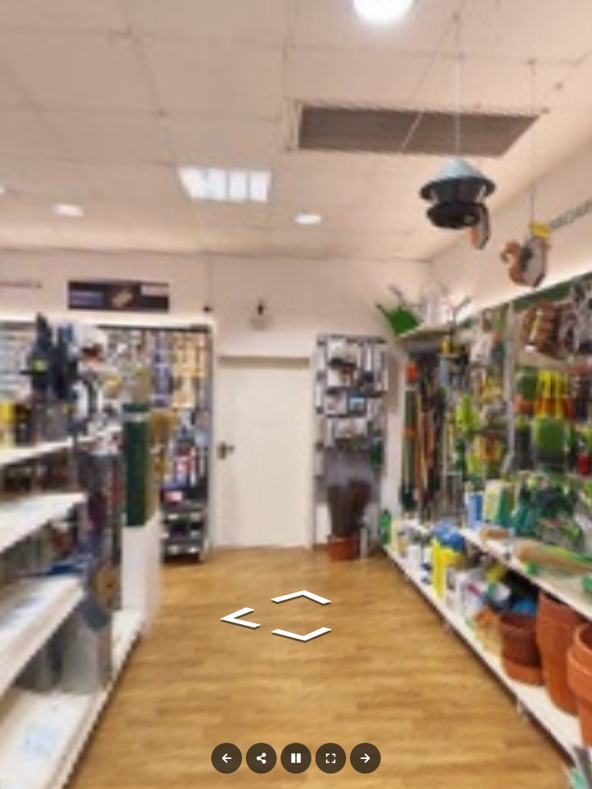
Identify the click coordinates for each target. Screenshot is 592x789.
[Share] (261, 758)
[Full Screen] (330, 758)
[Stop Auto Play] (296, 758)
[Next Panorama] (365, 758)
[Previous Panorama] (226, 758)
